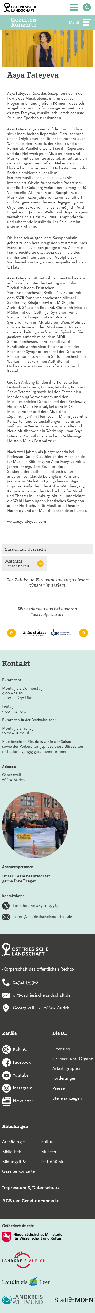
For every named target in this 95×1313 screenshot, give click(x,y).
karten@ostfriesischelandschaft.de (42, 916)
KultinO (20, 1049)
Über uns (61, 1048)
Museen (48, 1151)
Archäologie (13, 1141)
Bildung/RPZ (14, 1161)
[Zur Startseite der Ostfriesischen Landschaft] (20, 7)
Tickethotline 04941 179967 (36, 905)
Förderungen (64, 1078)
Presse (58, 1088)
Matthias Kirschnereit (17, 563)
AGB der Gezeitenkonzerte (30, 1200)
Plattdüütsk (52, 1161)
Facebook (22, 1061)
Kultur (47, 1141)
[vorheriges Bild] (11, 632)
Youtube (20, 1074)
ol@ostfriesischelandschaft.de (41, 994)
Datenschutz (45, 1187)
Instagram (22, 1087)
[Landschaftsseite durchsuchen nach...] (87, 7)
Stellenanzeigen (67, 1098)
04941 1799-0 (25, 981)
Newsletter (23, 1100)
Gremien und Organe (72, 1058)
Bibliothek (11, 1151)
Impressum (14, 1187)
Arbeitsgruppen (67, 1068)
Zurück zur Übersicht (25, 549)
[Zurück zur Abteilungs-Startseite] (30, 22)
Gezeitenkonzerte (18, 1171)
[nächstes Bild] (83, 632)
